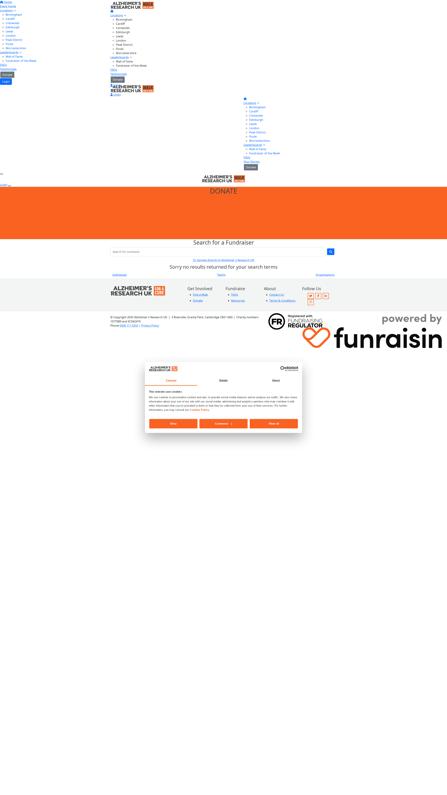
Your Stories (252, 162)
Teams (221, 275)
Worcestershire (126, 53)
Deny (173, 423)
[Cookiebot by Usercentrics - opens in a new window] (283, 368)
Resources (238, 301)
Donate (118, 80)
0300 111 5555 (129, 325)
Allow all (274, 423)
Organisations (325, 275)
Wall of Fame (124, 61)
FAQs (113, 70)
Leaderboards (119, 57)
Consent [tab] (171, 380)
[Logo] (132, 5)
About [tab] (276, 380)
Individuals (119, 275)
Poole (119, 49)
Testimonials (118, 74)
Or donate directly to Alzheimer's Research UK (223, 260)
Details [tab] (223, 380)
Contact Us (276, 295)
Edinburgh (123, 32)
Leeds (120, 36)
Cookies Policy (199, 409)
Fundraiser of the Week (131, 66)
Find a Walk (200, 295)
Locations (116, 15)
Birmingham (124, 19)
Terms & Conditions (282, 301)
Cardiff (120, 24)
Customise (221, 423)
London (121, 40)
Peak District (124, 45)
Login (117, 85)
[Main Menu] (1, 173)
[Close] (9, 185)
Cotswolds (123, 28)
